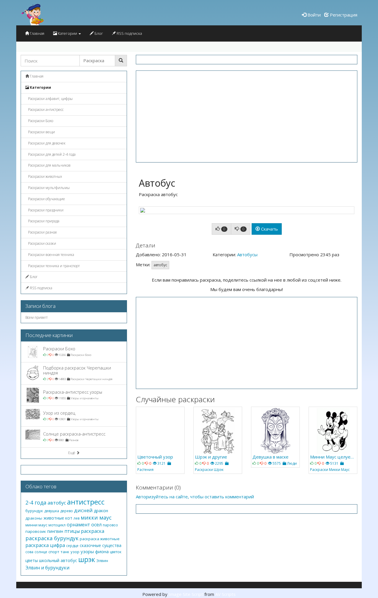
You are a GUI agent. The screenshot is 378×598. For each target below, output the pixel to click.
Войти (313, 15)
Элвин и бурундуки (47, 567)
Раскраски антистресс (45, 109)
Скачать (269, 229)
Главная (36, 33)
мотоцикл (57, 525)
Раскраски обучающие (46, 198)
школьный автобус (58, 560)
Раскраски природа (43, 221)
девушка (51, 510)
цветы (31, 560)
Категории (67, 33)
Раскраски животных (44, 176)
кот (68, 518)
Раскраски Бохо (40, 120)
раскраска (92, 531)
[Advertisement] (247, 116)
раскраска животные (100, 538)
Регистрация (343, 15)
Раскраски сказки (41, 243)
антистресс (86, 502)
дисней (83, 510)
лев (76, 518)
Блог (98, 33)
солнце (41, 551)
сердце (72, 545)
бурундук (34, 510)
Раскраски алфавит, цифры (50, 98)
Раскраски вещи (41, 131)
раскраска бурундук (52, 538)
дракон (101, 510)
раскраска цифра (45, 545)
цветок (115, 551)
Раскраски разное (42, 232)
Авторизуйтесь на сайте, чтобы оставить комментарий (195, 497)
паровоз (110, 525)
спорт (53, 551)
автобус (160, 264)
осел (96, 524)
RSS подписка (129, 33)
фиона (102, 551)
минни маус (36, 525)
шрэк (86, 559)
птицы (72, 531)
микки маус (96, 517)
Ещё (72, 452)
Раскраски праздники (45, 210)
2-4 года (35, 502)
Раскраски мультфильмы (48, 187)
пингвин (55, 531)
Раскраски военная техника (50, 254)
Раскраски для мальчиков (49, 165)
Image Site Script (186, 594)
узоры (87, 551)
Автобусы (247, 254)
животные (53, 518)
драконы (33, 518)
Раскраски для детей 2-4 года (51, 154)
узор (75, 551)
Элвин (102, 560)
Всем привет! (36, 317)
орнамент (78, 524)
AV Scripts (225, 594)
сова (29, 551)
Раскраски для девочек (46, 143)
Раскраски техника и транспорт (53, 265)
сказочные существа (100, 545)
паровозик (35, 531)
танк (65, 551)
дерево (66, 510)
